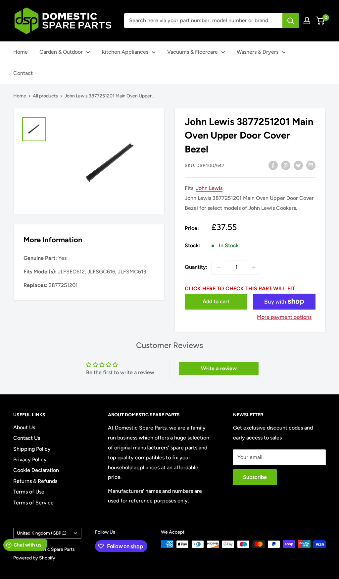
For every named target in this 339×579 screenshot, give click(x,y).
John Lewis (209, 188)
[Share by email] (310, 165)
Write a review (219, 368)
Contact (23, 73)
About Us (24, 427)
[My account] (307, 20)
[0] (320, 21)
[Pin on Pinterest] (285, 165)
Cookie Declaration (36, 470)
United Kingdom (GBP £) (42, 533)
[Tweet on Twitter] (298, 165)
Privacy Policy (30, 459)
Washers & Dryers (257, 52)
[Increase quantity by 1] (254, 267)
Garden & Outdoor (61, 52)
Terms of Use (28, 492)
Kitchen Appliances (125, 52)
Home (20, 52)
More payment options (284, 317)
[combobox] (203, 20)
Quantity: (196, 267)
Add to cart (216, 301)
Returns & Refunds (35, 481)
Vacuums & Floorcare (192, 52)
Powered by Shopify (34, 558)
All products (45, 96)
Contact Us (26, 438)
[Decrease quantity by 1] (219, 267)
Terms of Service (33, 502)
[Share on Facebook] (273, 165)
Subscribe (255, 477)
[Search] (290, 20)
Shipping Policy (32, 449)
